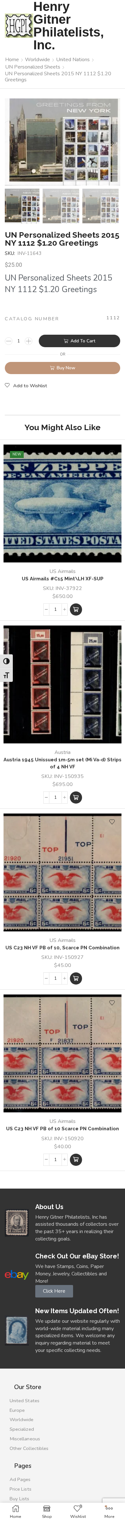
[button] (13, 143)
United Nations (73, 59)
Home (12, 59)
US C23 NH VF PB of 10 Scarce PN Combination (62, 1128)
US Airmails (62, 571)
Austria (62, 752)
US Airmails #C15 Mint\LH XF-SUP (63, 578)
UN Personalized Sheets (32, 66)
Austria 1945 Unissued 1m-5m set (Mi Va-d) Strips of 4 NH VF (62, 763)
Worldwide (37, 59)
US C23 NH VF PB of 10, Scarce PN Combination (62, 947)
